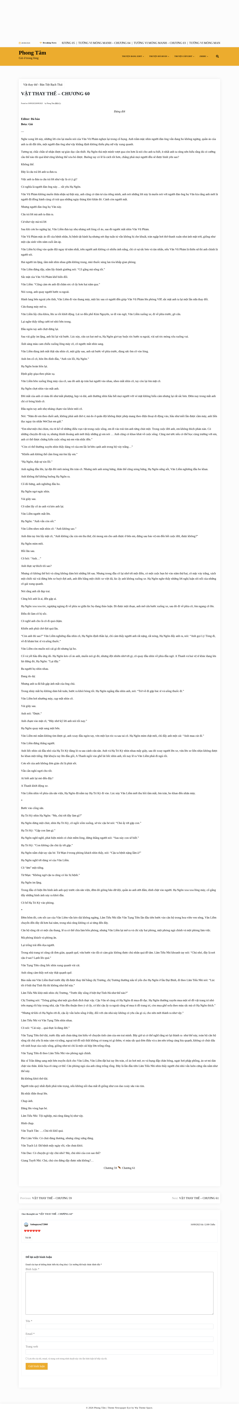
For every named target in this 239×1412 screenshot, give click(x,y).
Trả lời (28, 1237)
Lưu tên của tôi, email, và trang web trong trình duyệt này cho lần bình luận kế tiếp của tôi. (67, 1358)
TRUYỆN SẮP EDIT (183, 56)
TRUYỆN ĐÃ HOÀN (158, 56)
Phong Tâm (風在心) (54, 103)
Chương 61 (128, 1168)
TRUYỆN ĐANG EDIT (132, 56)
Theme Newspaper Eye (119, 1408)
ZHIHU (203, 56)
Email (30, 1333)
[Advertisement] (83, 19)
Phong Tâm (32, 53)
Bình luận (32, 1269)
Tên (29, 1321)
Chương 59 (110, 1168)
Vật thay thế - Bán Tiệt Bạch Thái (43, 84)
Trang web (32, 1346)
